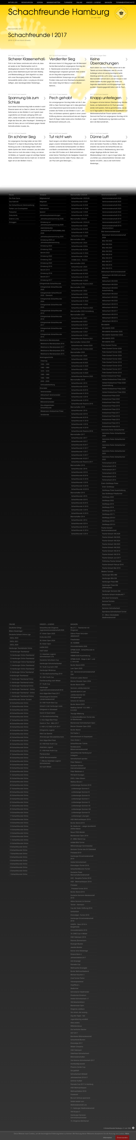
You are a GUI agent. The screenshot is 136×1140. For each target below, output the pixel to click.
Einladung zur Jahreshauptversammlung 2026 (52, 223)
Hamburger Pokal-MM (110, 581)
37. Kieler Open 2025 (47, 633)
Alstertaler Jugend (46, 747)
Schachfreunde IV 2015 (79, 506)
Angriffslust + (75, 985)
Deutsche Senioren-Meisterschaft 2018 (83, 896)
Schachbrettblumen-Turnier (80, 869)
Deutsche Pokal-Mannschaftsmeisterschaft (80, 873)
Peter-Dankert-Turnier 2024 (112, 355)
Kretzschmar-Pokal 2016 (111, 416)
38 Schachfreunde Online (19, 751)
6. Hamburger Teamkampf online (21, 682)
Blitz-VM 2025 (107, 241)
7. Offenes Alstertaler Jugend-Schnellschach (50, 762)
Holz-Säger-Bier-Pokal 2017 (50, 693)
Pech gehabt (60, 97)
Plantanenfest (45, 754)
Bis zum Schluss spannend (80, 1098)
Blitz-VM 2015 (107, 268)
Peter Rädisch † (76, 762)
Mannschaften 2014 (78, 516)
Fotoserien (13, 212)
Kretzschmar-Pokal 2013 (111, 426)
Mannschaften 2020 (78, 352)
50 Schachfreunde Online (19, 710)
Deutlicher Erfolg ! (15, 627)
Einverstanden (122, 1137)
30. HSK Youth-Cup (47, 677)
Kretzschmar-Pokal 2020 (111, 402)
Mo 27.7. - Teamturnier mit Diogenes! (80, 628)
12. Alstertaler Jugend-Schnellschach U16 (48, 655)
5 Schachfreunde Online (18, 860)
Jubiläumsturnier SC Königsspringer (78, 696)
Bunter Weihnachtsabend (80, 971)
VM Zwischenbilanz (78, 1002)
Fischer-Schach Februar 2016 (113, 564)
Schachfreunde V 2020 (79, 369)
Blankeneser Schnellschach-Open (83, 723)
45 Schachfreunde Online (19, 727)
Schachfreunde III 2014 (79, 527)
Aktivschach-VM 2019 (110, 304)
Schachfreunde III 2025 (79, 229)
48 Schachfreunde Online (19, 716)
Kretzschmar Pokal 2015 (111, 419)
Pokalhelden (75, 639)
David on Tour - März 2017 (49, 723)
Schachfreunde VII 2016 (80, 489)
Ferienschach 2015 (109, 476)
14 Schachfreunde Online (19, 829)
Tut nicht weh (60, 136)
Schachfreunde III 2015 (79, 503)
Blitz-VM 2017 (107, 261)
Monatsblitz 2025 (108, 338)
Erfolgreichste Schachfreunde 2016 (51, 329)
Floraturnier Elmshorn (78, 995)
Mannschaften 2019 (78, 379)
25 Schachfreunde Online (19, 795)
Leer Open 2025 (76, 668)
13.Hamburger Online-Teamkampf (22, 658)
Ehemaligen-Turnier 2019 (80, 865)
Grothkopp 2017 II (108, 510)
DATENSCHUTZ (128, 2)
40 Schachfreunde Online (19, 744)
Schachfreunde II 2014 (79, 523)
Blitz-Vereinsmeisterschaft (110, 231)
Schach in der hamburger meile (51, 706)
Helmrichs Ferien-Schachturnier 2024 (113, 446)
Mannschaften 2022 (78, 287)
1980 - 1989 (45, 374)
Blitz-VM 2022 (107, 251)
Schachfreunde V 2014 (79, 533)
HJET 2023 (44, 650)
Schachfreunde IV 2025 (79, 232)
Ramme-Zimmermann (78, 940)
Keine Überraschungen (104, 61)
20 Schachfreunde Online (19, 809)
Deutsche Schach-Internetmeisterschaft (78, 766)
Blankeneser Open (77, 1005)
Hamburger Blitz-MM (109, 575)
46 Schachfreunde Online (19, 723)
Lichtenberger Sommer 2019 (81, 785)
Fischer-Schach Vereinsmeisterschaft (108, 529)
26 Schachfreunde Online (19, 792)
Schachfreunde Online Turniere (20, 699)
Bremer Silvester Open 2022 (81, 726)
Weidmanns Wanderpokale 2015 (52, 354)
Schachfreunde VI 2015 (79, 513)
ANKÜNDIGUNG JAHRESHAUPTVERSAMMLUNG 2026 (53, 230)
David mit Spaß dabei (47, 713)
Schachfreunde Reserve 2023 (82, 284)
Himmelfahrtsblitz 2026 (79, 646)
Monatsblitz (105, 324)
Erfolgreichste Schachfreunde (50, 283)
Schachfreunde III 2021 (79, 325)
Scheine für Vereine (78, 701)
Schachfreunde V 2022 (79, 304)
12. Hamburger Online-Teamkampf (22, 662)
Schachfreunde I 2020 (79, 355)
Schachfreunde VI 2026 (79, 215)
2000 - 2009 (45, 381)
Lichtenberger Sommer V (80, 799)
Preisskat (74, 885)
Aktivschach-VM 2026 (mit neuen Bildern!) (114, 276)
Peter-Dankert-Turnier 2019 (112, 362)
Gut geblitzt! (75, 1070)
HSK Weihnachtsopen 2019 (81, 819)
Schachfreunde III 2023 (79, 273)
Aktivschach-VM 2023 (110, 293)
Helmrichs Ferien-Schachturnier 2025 (113, 440)
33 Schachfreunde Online (19, 768)
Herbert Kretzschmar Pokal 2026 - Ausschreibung (114, 384)
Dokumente (13, 215)
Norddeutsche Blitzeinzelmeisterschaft (79, 748)
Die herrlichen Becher (78, 1029)
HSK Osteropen (76, 1050)
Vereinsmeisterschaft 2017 (111, 222)
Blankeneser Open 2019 (79, 835)
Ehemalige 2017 (76, 1043)
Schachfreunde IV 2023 (79, 277)
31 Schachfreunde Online (19, 775)
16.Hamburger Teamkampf (19, 651)
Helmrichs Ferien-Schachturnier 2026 (113, 434)
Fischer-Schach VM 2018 (111, 554)
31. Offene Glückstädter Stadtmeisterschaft (110, 616)
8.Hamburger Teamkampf (19, 675)
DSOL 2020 (14, 644)
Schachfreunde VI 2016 (79, 486)
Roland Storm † (76, 954)
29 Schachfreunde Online (19, 781)
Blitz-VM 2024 (107, 244)
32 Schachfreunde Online (19, 771)
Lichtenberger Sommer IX (80, 812)
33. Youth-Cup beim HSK (49, 667)
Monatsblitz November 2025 (112, 331)
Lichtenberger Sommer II (80, 788)
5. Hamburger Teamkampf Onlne (21, 686)
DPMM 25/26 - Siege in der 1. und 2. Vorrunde (83, 660)
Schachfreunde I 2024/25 (80, 222)
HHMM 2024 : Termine (79, 260)
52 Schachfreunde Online (19, 703)
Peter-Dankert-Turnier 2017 (112, 369)
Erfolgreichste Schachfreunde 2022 (51, 305)
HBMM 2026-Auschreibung (80, 655)
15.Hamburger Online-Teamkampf (22, 655)
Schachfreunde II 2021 (79, 321)
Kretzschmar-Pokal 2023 (111, 395)
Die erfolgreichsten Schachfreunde (47, 406)
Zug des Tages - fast (78, 1016)
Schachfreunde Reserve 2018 (82, 431)
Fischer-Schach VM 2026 (111, 533)
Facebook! (74, 1094)
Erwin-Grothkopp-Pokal (109, 483)
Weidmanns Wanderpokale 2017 (52, 347)
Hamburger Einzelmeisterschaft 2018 (82, 919)
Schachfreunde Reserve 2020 (82, 376)
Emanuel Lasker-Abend (79, 678)
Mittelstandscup (76, 1026)
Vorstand (43, 195)
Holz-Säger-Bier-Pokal (48, 740)
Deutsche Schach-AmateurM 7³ (113, 594)
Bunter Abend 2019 (78, 823)
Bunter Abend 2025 (78, 665)
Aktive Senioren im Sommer (81, 901)
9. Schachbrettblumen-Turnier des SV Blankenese (83, 718)
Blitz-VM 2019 (107, 254)
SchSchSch (75, 911)
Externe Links (14, 218)
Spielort (42, 212)
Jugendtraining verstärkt (79, 1019)
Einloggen (12, 222)
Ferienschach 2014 (109, 480)
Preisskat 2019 (76, 852)
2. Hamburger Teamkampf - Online (22, 692)
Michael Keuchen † (77, 974)
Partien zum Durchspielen (18, 208)
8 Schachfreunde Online (18, 850)
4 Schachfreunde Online (18, 864)
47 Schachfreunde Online (19, 720)
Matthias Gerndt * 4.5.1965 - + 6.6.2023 (81, 708)
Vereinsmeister (46, 391)
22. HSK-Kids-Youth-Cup (48, 743)
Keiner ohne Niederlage (79, 950)
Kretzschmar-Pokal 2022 (111, 399)
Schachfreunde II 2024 (79, 246)
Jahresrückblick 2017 (78, 957)
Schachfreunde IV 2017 (79, 448)
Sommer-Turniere (108, 601)
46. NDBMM (75, 643)
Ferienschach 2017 (109, 469)
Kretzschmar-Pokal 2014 (111, 423)
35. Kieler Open (45, 644)
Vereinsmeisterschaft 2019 (111, 215)
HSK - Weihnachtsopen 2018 (81, 881)
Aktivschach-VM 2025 (110, 281)
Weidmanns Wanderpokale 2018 (52, 343)
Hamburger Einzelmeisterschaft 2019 (82, 857)
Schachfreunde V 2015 (79, 510)
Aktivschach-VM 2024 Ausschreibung (110, 289)
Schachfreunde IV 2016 (79, 479)
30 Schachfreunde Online (19, 778)
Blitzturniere (106, 604)
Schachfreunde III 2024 (79, 249)
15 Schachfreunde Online (19, 826)
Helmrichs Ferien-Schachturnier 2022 (113, 458)
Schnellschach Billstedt (79, 1074)
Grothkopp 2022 (108, 500)
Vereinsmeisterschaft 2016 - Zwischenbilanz (112, 226)
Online (79, 2)
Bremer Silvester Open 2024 (81, 681)
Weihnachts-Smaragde (79, 968)
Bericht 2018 (45, 270)
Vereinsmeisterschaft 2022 (111, 212)
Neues (11, 195)
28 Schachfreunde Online (19, 785)
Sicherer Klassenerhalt (26, 58)
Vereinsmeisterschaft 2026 (111, 198)
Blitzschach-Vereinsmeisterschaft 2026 (114, 236)
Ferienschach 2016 (109, 473)
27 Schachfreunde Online (19, 788)
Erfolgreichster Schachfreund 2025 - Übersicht (51, 294)
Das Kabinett (13, 201)
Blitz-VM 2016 (107, 265)
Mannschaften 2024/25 (79, 218)
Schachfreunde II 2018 (79, 414)
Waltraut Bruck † (76, 782)
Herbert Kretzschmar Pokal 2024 (114, 392)
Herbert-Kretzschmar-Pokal (111, 376)
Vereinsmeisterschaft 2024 (111, 205)
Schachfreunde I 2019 (79, 383)
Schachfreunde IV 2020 (79, 366)
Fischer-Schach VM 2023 (111, 544)
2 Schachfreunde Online (18, 870)
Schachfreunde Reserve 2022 (82, 308)
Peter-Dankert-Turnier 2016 (112, 372)
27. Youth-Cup (45, 684)
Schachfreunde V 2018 (79, 424)
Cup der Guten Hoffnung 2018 (81, 908)
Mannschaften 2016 (78, 465)
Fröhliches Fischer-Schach (111, 561)
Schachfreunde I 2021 (79, 318)
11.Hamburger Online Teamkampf (22, 665)
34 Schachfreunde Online (19, 764)
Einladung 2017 (46, 280)
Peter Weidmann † (77, 771)
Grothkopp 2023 (108, 497)
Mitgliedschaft (45, 198)
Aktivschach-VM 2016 (110, 314)
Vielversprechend (77, 981)
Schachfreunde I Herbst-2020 (82, 345)
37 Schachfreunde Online (19, 754)
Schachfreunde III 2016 (79, 475)
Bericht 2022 (45, 252)
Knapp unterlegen (105, 97)
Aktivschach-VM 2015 (110, 318)
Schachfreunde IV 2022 (79, 301)
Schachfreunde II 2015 (79, 499)
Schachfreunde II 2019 (79, 386)
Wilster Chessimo (77, 1046)
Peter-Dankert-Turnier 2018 (112, 365)
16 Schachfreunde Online (19, 819)
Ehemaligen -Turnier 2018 (80, 915)
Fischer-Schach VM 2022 (111, 547)
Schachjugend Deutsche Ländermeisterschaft (49, 697)
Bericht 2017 (45, 276)
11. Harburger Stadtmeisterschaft (82, 1108)
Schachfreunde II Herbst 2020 (82, 349)
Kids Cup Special (46, 733)
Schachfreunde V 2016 (79, 482)
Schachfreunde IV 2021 (79, 328)
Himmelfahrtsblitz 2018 (79, 930)
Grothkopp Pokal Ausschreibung (114, 490)
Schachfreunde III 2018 (79, 417)
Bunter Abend (75, 730)
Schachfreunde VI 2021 (79, 335)
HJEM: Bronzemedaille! (48, 757)
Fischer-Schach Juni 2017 (111, 558)
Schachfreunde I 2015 (79, 496)
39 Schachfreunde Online (19, 747)
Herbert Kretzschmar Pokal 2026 (114, 379)
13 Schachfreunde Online (19, 833)
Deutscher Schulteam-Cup (49, 660)
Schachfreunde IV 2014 (79, 530)
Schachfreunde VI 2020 (79, 373)
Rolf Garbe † (75, 733)
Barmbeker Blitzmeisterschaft (81, 1036)
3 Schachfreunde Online (18, 867)
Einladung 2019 (46, 266)
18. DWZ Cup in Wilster (79, 933)
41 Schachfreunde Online (19, 740)
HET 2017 (74, 1033)
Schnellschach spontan (79, 758)
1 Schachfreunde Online (18, 874)
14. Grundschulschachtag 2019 (51, 673)
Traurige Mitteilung (77, 713)
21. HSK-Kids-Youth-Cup (48, 750)
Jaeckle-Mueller (76, 947)
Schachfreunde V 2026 (79, 212)
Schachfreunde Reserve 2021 (82, 338)
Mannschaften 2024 (78, 239)
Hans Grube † (76, 740)
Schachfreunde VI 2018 (79, 427)
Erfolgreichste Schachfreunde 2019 (51, 311)
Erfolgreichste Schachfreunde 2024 (51, 300)
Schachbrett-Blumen (78, 1039)
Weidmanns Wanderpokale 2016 (52, 350)
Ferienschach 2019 (109, 463)
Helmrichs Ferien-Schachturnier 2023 (113, 452)
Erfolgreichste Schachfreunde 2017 (51, 323)
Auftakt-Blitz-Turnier (77, 842)
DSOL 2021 (14, 641)
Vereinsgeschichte (46, 357)
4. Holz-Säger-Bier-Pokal (49, 720)
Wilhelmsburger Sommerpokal (81, 846)
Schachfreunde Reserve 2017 (82, 462)
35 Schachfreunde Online (19, 761)
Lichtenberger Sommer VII (80, 805)
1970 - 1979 (45, 371)
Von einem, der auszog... (79, 1012)
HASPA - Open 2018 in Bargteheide (79, 925)
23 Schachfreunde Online (19, 799)
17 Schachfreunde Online (19, 816)
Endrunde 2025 (45, 637)
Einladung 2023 (46, 249)
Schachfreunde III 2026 (79, 205)
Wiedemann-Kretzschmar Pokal (52, 411)
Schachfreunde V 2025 (79, 236)
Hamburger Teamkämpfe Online (20, 648)
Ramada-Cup (75, 964)
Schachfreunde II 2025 (79, 225)
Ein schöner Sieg (22, 136)
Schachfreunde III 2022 (79, 297)
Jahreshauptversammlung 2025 (52, 236)
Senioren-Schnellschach (111, 608)
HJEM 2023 (44, 647)
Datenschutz (44, 208)
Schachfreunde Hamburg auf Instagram (81, 754)
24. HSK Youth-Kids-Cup (49, 702)
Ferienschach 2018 (109, 466)
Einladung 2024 (46, 246)
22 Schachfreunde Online (19, 802)
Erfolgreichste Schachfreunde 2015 (51, 335)
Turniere (68, 2)
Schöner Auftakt (76, 1081)
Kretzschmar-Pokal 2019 (111, 406)
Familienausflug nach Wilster (50, 680)
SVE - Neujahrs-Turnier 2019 (81, 878)
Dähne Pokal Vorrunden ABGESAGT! (79, 634)
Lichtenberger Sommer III (80, 792)
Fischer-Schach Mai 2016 (111, 568)
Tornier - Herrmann (77, 904)
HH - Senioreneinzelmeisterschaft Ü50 (83, 673)
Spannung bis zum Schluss (23, 99)
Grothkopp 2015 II (108, 524)
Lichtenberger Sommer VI (80, 802)
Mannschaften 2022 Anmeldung (82, 311)
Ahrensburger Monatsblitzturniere (52, 737)
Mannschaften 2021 (78, 314)
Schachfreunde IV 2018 (79, 420)
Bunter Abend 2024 (78, 684)
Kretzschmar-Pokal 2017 (111, 412)
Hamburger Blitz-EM (109, 578)
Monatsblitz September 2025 (112, 335)
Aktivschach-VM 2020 (110, 300)
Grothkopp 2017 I (108, 514)
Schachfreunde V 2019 (79, 397)
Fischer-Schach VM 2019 (111, 551)
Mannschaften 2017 (15, 29)
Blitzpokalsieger (46, 398)
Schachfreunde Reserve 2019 (82, 403)
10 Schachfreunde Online (19, 843)
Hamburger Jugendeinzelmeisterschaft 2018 (51, 688)
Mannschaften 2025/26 (79, 195)
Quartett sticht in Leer (78, 691)
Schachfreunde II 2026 (79, 201)
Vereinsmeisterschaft (108, 195)
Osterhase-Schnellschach (80, 1053)
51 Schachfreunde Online (19, 706)
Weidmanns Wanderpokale (49, 340)
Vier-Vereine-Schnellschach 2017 (83, 1060)
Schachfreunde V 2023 (79, 280)
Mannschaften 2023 (78, 263)
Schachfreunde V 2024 (79, 256)
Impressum (44, 205)
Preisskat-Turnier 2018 (79, 888)
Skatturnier (74, 988)
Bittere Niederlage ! (16, 631)
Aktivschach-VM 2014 (110, 321)
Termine (119, 2)
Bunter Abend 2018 (78, 892)
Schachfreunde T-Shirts (79, 743)
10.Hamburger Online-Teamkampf (22, 669)
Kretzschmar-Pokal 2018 (111, 409)
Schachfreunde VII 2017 (80, 458)
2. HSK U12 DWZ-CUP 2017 (50, 726)
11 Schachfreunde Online (19, 840)
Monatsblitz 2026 (108, 328)
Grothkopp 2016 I (108, 521)
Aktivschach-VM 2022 (110, 297)
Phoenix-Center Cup (78, 1067)
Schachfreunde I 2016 (79, 468)
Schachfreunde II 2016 (79, 472)
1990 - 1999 (45, 378)
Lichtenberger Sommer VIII (81, 809)
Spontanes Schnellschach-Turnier (114, 611)
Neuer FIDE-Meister (78, 832)
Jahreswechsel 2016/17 (79, 1077)
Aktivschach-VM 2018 (110, 307)
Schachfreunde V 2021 (79, 332)
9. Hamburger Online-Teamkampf (22, 672)
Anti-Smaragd (75, 961)
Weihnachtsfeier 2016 (78, 1091)
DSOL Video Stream (78, 778)
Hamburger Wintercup (48, 670)
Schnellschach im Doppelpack (81, 736)
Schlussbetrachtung (48, 384)
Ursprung (44, 360)
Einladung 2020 (46, 263)
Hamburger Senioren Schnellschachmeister (78, 1116)
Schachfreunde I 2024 (79, 242)
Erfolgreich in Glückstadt (48, 709)
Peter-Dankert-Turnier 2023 (112, 359)
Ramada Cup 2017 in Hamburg (82, 1084)
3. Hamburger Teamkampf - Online (22, 689)
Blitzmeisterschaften (78, 1057)
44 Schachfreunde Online (19, 730)
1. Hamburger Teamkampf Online (22, 696)
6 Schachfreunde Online (18, 857)
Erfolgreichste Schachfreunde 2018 (51, 317)
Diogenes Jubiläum (78, 1009)
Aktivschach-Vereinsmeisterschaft (113, 271)
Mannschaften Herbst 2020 (80, 342)
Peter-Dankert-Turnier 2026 (112, 348)
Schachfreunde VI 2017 (79, 455)
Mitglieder (43, 201)
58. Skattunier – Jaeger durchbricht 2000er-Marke (83, 827)
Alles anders (75, 1022)
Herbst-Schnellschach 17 (80, 998)
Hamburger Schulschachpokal (51, 663)
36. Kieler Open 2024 (47, 640)
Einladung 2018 (46, 273)
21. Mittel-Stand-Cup (78, 839)
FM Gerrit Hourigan (77, 775)
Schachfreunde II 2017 (79, 441)
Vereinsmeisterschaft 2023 (111, 208)
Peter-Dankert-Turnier (109, 345)
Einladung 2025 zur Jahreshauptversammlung (50, 241)
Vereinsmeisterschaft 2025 (111, 201)
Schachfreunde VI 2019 (79, 400)
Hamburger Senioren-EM (111, 591)
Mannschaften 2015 (78, 492)
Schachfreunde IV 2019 (79, 393)
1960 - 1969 (45, 367)
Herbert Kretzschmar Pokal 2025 (114, 388)
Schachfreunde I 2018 (79, 410)
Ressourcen (27, 2)
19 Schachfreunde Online (19, 822)
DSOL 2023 (14, 638)
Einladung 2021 (46, 259)
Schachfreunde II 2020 (79, 359)
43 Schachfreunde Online (19, 734)
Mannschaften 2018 (78, 407)
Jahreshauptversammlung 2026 (52, 218)
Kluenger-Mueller (77, 944)
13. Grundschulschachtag (49, 716)
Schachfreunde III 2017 (79, 445)
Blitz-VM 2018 (107, 258)
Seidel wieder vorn (77, 1101)
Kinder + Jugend (93, 2)
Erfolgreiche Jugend (47, 730)
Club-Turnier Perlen (78, 978)
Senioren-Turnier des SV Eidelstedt (83, 849)
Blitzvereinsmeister (47, 402)
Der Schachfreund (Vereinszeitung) (21, 205)
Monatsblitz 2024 (108, 341)
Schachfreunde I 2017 (79, 438)
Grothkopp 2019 (108, 504)
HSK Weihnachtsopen (78, 1087)
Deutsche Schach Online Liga (20, 634)
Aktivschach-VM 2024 (110, 284)
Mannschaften (53, 2)
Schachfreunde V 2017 (79, 451)
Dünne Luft (99, 136)
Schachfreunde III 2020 (79, 362)
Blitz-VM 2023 (107, 247)
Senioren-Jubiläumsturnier (80, 688)
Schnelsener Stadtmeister (80, 992)
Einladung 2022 (46, 256)
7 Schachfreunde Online (18, 853)
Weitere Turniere (107, 571)
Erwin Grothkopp (108, 487)
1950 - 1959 (45, 364)
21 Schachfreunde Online (19, 805)
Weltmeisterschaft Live (79, 1105)
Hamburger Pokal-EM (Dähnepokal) (110, 586)
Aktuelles (12, 2)
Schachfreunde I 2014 (79, 520)
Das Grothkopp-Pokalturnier (112, 493)
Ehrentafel (43, 388)
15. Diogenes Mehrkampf (80, 1121)
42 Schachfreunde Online (19, 737)
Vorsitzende (45, 414)
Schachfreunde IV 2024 (79, 253)
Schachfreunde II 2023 (79, 270)
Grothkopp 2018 (108, 507)
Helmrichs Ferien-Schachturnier (112, 429)
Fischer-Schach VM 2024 (111, 540)
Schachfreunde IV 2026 (79, 208)
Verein (40, 2)
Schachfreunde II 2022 (79, 294)
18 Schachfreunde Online (19, 812)
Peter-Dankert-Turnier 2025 (112, 352)
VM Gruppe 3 (75, 1111)
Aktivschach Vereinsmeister (50, 395)
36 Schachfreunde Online (19, 757)
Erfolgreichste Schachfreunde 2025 (51, 288)
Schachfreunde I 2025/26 (80, 198)
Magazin (108, 2)
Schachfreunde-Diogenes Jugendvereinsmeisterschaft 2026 (52, 628)
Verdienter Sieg (62, 58)
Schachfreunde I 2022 (79, 290)
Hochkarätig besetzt (78, 1063)
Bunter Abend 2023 (78, 704)
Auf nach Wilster (45, 766)
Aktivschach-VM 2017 (110, 311)
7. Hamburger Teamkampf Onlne (21, 679)
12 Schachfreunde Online (19, 836)
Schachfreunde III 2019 (79, 390)
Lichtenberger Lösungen (80, 816)
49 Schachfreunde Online (19, 713)
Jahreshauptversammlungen (50, 215)
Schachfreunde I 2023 (79, 266)
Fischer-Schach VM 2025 (111, 537)
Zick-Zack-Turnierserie (110, 598)
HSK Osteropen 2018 (78, 937)
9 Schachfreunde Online (18, 847)
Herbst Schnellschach (78, 862)
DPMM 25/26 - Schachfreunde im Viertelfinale (82, 651)
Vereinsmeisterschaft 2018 (111, 218)
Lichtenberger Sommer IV (80, 795)
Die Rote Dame (14, 198)
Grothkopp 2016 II (108, 517)
